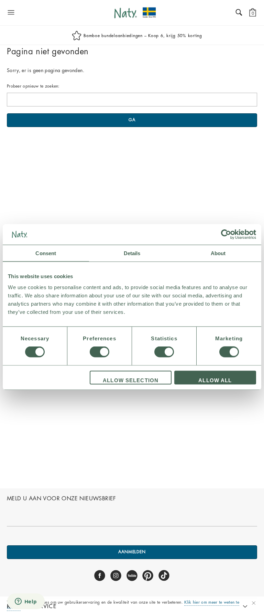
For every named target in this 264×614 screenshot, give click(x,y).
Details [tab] (132, 253)
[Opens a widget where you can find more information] (26, 602)
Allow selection (130, 380)
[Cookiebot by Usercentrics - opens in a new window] (226, 234)
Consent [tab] (45, 253)
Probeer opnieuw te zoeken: (33, 86)
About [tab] (218, 253)
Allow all (215, 380)
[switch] (99, 351)
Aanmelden (132, 552)
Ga (132, 120)
